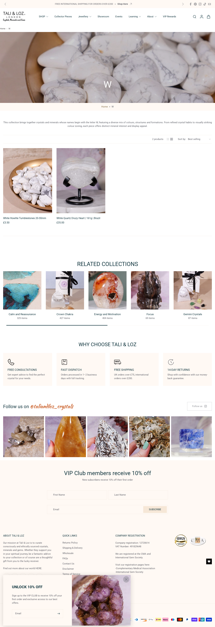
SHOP (42, 16)
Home (2, 28)
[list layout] (168, 139)
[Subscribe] (59, 613)
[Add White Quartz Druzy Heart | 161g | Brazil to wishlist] (101, 152)
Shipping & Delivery (72, 548)
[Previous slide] (5, 4)
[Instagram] (200, 4)
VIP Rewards (169, 16)
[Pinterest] (195, 4)
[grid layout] (171, 139)
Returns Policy (70, 542)
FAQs (65, 558)
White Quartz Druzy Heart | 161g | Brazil (78, 218)
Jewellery (83, 16)
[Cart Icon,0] (208, 16)
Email (18, 613)
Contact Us (68, 563)
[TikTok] (204, 4)
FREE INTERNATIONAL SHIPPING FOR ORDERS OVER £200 (84, 4)
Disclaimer (68, 568)
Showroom (103, 16)
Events (118, 16)
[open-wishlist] (209, 561)
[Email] (209, 4)
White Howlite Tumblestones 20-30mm (24, 218)
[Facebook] (190, 4)
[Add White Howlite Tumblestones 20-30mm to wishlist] (48, 152)
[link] (199, 406)
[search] (194, 16)
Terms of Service (71, 574)
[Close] (126, 579)
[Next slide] (183, 4)
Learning (133, 16)
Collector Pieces (63, 16)
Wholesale (68, 553)
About (150, 16)
